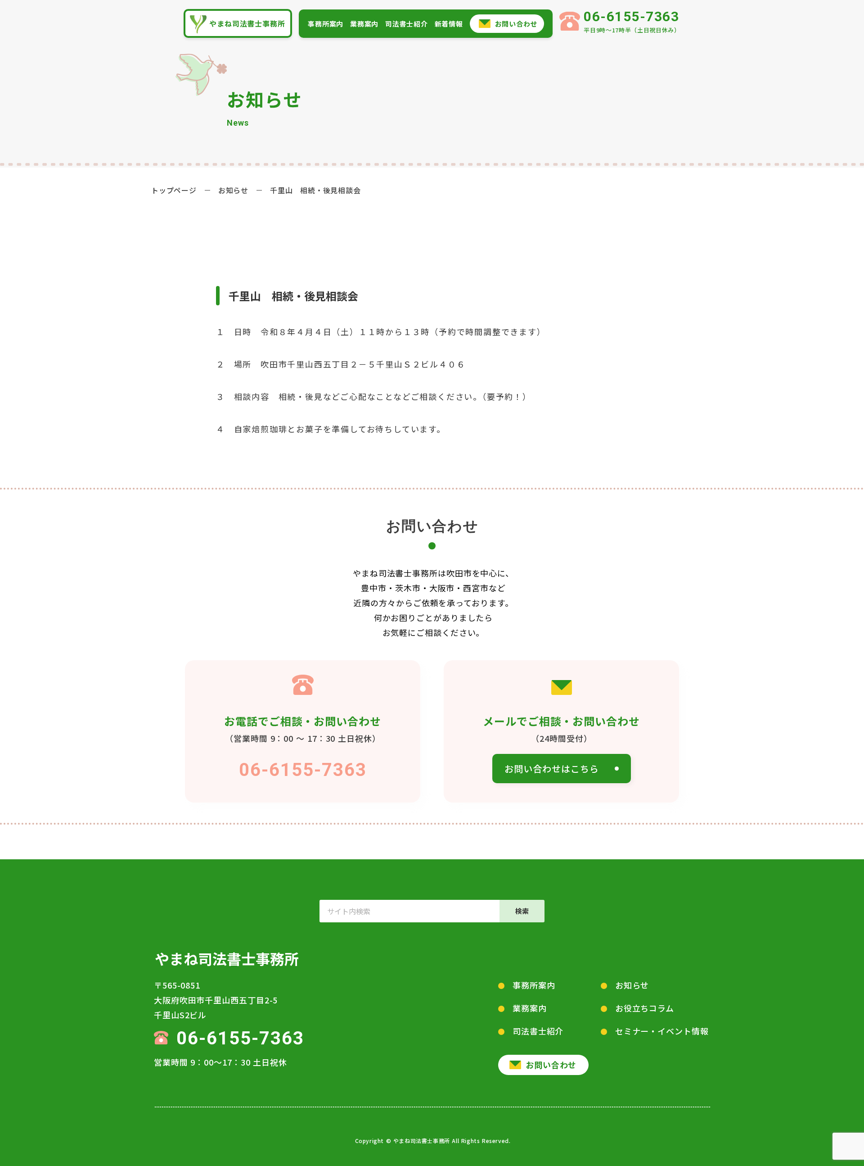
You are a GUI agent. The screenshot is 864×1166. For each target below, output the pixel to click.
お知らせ (233, 190)
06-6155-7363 (303, 769)
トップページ (174, 190)
